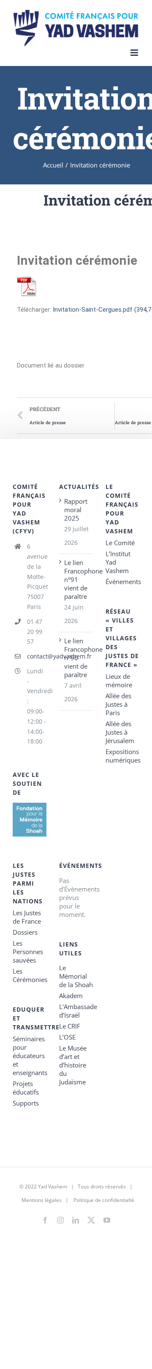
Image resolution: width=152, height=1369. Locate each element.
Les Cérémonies (29, 975)
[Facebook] (45, 1220)
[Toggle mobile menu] (134, 52)
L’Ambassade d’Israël (76, 1010)
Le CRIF (69, 1026)
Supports (26, 1103)
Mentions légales (42, 1200)
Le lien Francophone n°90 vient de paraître (76, 657)
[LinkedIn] (75, 1220)
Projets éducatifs (26, 1087)
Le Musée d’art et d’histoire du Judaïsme (73, 1065)
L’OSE (67, 1037)
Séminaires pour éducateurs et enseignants (29, 1055)
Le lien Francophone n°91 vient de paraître (76, 579)
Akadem (71, 995)
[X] (91, 1218)
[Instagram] (60, 1220)
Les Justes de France (27, 916)
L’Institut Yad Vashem (118, 562)
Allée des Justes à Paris (118, 704)
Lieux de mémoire (119, 680)
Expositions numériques (122, 755)
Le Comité (120, 542)
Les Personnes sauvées (28, 951)
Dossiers (25, 932)
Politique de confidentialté (103, 1200)
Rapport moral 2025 (75, 509)
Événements (122, 581)
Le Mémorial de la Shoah (76, 976)
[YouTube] (106, 1220)
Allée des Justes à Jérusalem (120, 732)
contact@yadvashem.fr (36, 656)
